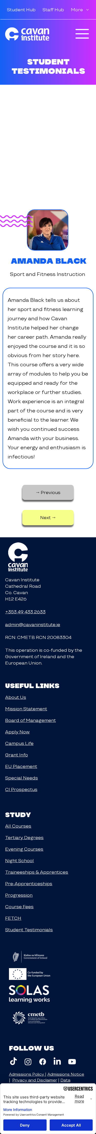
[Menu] (82, 34)
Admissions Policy (27, 1074)
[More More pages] (87, 9)
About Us (15, 697)
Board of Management (30, 720)
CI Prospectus (21, 789)
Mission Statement (26, 708)
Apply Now (17, 732)
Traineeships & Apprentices (36, 872)
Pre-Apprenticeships (28, 883)
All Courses (18, 826)
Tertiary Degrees (24, 837)
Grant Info (16, 755)
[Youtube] (72, 1061)
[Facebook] (42, 1061)
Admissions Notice (65, 1074)
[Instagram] (28, 1061)
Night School (19, 860)
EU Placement (21, 766)
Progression (19, 895)
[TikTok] (13, 1061)
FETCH (13, 918)
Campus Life (19, 743)
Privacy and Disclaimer (34, 1080)
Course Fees (19, 906)
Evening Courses (24, 849)
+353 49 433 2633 (25, 611)
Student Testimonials (29, 929)
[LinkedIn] (57, 1061)
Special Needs (21, 778)
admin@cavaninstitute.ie (32, 624)
